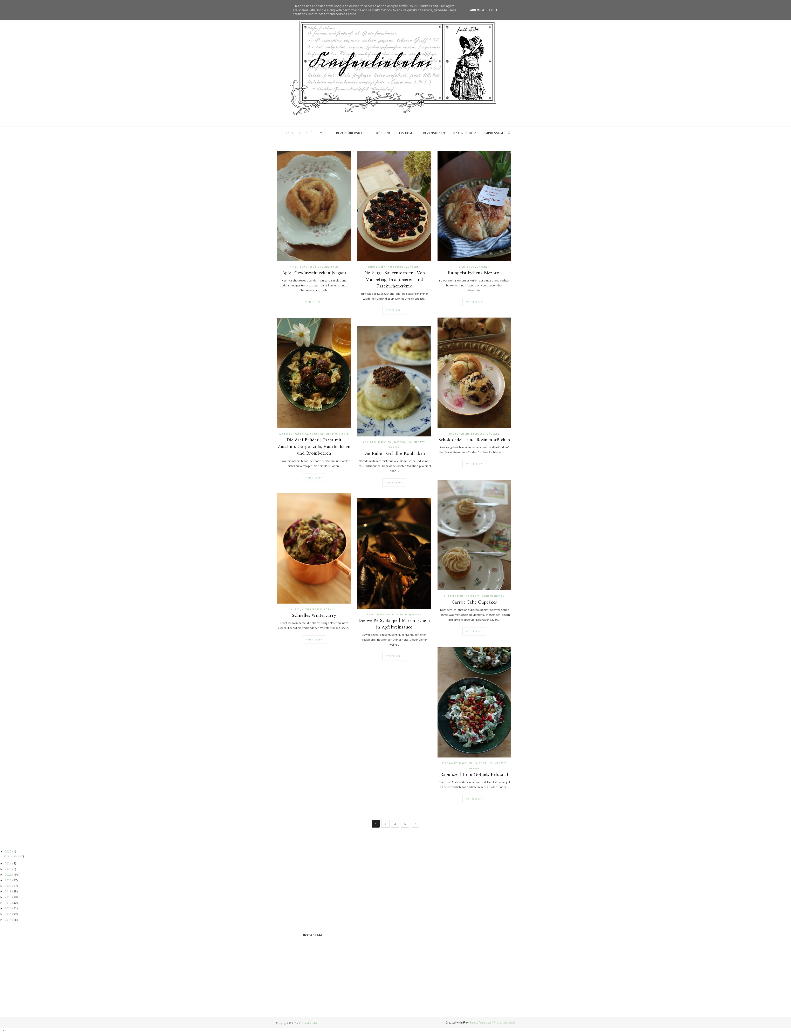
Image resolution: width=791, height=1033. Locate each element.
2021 (8, 880)
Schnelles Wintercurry (314, 615)
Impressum (493, 133)
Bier (462, 266)
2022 (8, 874)
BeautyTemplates (480, 1022)
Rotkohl (330, 609)
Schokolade (490, 433)
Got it (494, 10)
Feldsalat (449, 763)
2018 (8, 897)
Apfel (294, 266)
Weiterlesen (314, 302)
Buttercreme (454, 596)
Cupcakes (473, 596)
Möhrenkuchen (493, 596)
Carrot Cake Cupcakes (474, 602)
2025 (8, 851)
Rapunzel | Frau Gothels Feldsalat (474, 775)
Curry (295, 609)
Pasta (299, 434)
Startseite (293, 133)
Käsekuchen (397, 266)
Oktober (14, 856)
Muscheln (399, 614)
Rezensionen (434, 133)
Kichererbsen (312, 609)
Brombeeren (376, 266)
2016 (8, 908)
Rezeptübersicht (350, 133)
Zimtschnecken (326, 266)
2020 (8, 886)
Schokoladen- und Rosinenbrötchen (474, 440)
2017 (8, 903)
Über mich (319, 133)
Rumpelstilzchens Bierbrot (474, 273)
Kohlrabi (369, 442)
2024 (8, 863)
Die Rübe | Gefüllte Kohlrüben (394, 453)
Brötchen (456, 433)
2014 (8, 920)
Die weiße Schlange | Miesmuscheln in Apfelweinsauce (394, 624)
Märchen (414, 266)
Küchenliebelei (308, 1023)
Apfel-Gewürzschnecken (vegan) (314, 273)
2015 (8, 914)
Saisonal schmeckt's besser (327, 434)
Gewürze (306, 266)
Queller (415, 614)
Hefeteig (472, 433)
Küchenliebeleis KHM (394, 133)
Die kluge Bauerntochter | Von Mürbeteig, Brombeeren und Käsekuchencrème (394, 280)
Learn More (476, 10)
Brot (471, 266)
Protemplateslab (504, 1022)
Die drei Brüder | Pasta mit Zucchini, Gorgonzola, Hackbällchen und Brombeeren (314, 447)
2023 (8, 869)
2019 (8, 891)
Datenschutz (464, 133)
